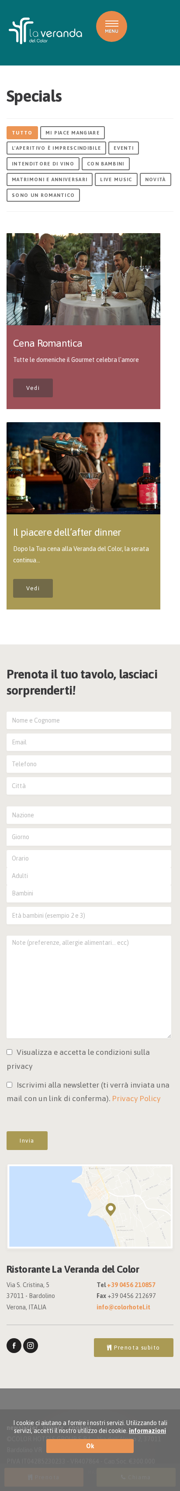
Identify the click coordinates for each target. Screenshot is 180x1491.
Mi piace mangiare (72, 132)
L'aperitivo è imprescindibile (56, 148)
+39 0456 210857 (131, 1284)
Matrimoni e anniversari (49, 179)
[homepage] (45, 31)
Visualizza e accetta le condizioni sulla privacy (78, 1059)
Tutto (22, 132)
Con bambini (106, 163)
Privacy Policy (136, 1098)
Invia (27, 1140)
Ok (90, 1446)
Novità (155, 179)
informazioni (147, 1430)
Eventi (124, 148)
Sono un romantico (43, 195)
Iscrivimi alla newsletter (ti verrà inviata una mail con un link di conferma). (88, 1092)
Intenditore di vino (43, 163)
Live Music (116, 179)
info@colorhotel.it (123, 1307)
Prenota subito (136, 1347)
